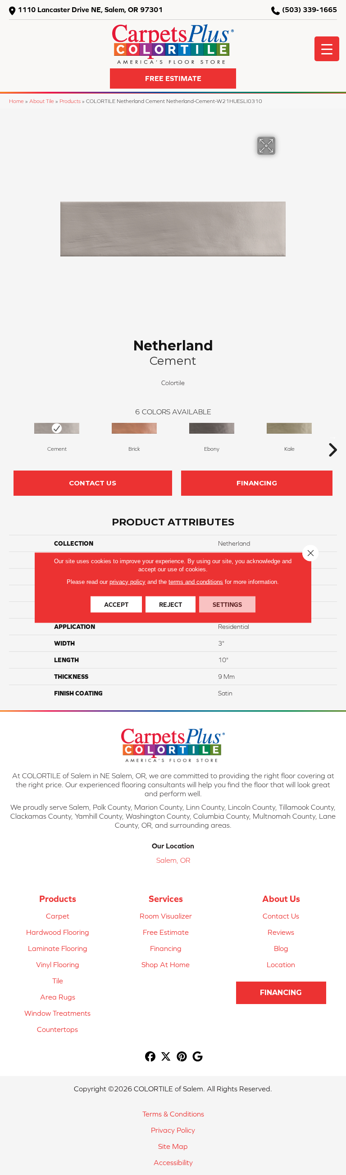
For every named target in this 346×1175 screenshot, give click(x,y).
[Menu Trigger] (326, 48)
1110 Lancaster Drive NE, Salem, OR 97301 (90, 9)
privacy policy (127, 582)
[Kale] (289, 428)
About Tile (41, 101)
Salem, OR (173, 860)
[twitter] (166, 1057)
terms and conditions (195, 582)
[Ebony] (211, 428)
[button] (173, 78)
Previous (13, 436)
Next (332, 436)
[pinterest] (181, 1057)
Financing (257, 483)
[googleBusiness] (197, 1057)
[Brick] (134, 428)
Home (16, 101)
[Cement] (57, 428)
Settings (227, 604)
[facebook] (150, 1057)
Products (70, 101)
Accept (116, 604)
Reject (170, 604)
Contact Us (92, 483)
